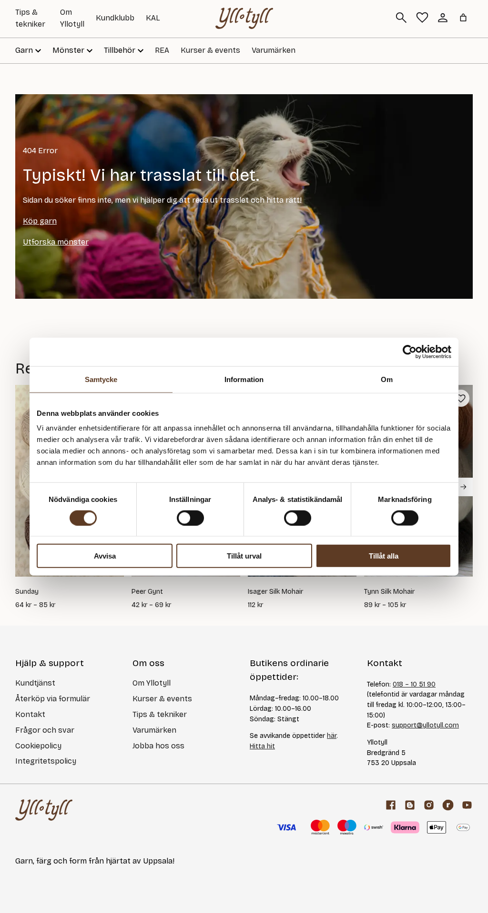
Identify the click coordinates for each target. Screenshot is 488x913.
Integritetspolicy (45, 761)
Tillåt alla (383, 556)
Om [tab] (387, 379)
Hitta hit (262, 746)
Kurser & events (210, 50)
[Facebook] (390, 805)
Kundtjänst (35, 682)
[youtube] (467, 805)
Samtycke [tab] (101, 379)
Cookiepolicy (38, 745)
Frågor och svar (44, 730)
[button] (460, 398)
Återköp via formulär (52, 698)
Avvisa (105, 556)
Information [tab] (244, 379)
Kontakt (30, 714)
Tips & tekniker (159, 714)
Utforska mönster (56, 241)
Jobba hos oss (158, 745)
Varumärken (273, 50)
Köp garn (40, 221)
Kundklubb (115, 17)
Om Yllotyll (151, 682)
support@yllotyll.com (425, 725)
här (331, 736)
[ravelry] (448, 805)
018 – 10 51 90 (414, 684)
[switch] (190, 517)
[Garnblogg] (410, 805)
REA (162, 50)
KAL (153, 17)
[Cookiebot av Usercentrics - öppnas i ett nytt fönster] (409, 351)
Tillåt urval (244, 556)
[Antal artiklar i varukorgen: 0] (463, 17)
